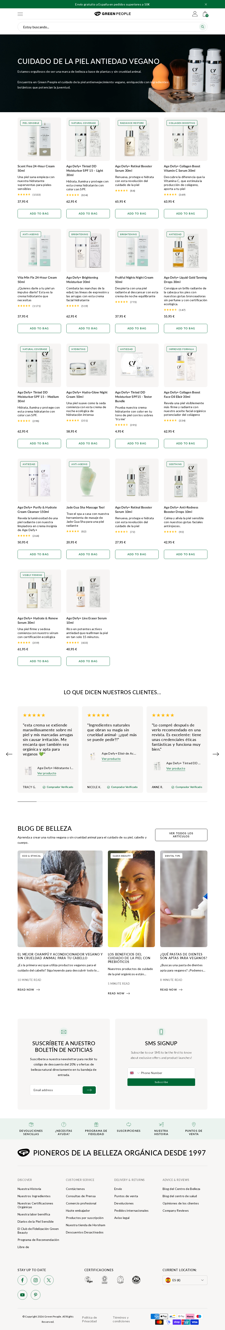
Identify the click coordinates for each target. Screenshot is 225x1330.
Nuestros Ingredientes (34, 1196)
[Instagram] (35, 1281)
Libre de (23, 1247)
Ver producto (46, 773)
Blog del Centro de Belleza (181, 1189)
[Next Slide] (216, 754)
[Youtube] (22, 1295)
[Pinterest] (35, 1295)
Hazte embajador (78, 1210)
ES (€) (176, 1280)
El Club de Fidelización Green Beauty (38, 1230)
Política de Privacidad (89, 1319)
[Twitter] (49, 1281)
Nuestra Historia (29, 1189)
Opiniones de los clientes (181, 1203)
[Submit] (89, 1090)
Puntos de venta (126, 1196)
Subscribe (161, 1082)
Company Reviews (176, 1210)
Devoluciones (124, 1203)
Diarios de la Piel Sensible (36, 1221)
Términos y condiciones (121, 1319)
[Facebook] (22, 1281)
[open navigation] (20, 13)
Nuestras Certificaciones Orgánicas (35, 1205)
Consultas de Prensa (81, 1196)
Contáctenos (75, 1189)
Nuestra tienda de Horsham (85, 1225)
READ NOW (26, 989)
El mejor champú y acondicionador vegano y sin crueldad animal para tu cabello (60, 956)
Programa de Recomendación (38, 1240)
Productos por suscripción (84, 1218)
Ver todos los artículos (181, 835)
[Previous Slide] (9, 754)
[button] (205, 4)
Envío (118, 1189)
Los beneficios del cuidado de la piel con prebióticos (129, 958)
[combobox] (134, 1073)
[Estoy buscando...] (202, 26)
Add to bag (39, 213)
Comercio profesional (81, 1203)
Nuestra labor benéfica (34, 1214)
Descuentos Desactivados (84, 1232)
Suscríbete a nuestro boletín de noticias (63, 1046)
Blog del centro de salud (180, 1196)
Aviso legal (121, 1218)
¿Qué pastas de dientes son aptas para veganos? (183, 956)
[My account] (195, 13)
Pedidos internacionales (131, 1210)
